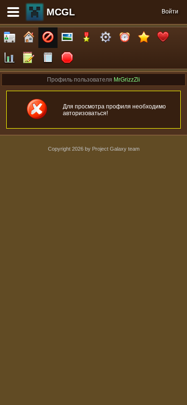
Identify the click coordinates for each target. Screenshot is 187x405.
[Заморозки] (124, 37)
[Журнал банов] (48, 37)
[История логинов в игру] (28, 58)
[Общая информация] (9, 37)
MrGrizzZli (127, 79)
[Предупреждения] (67, 58)
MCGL (61, 12)
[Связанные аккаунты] (163, 37)
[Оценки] (143, 37)
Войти (170, 11)
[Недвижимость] (28, 37)
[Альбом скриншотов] (67, 37)
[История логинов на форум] (48, 58)
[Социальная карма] (9, 58)
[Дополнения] (105, 37)
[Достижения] (86, 37)
